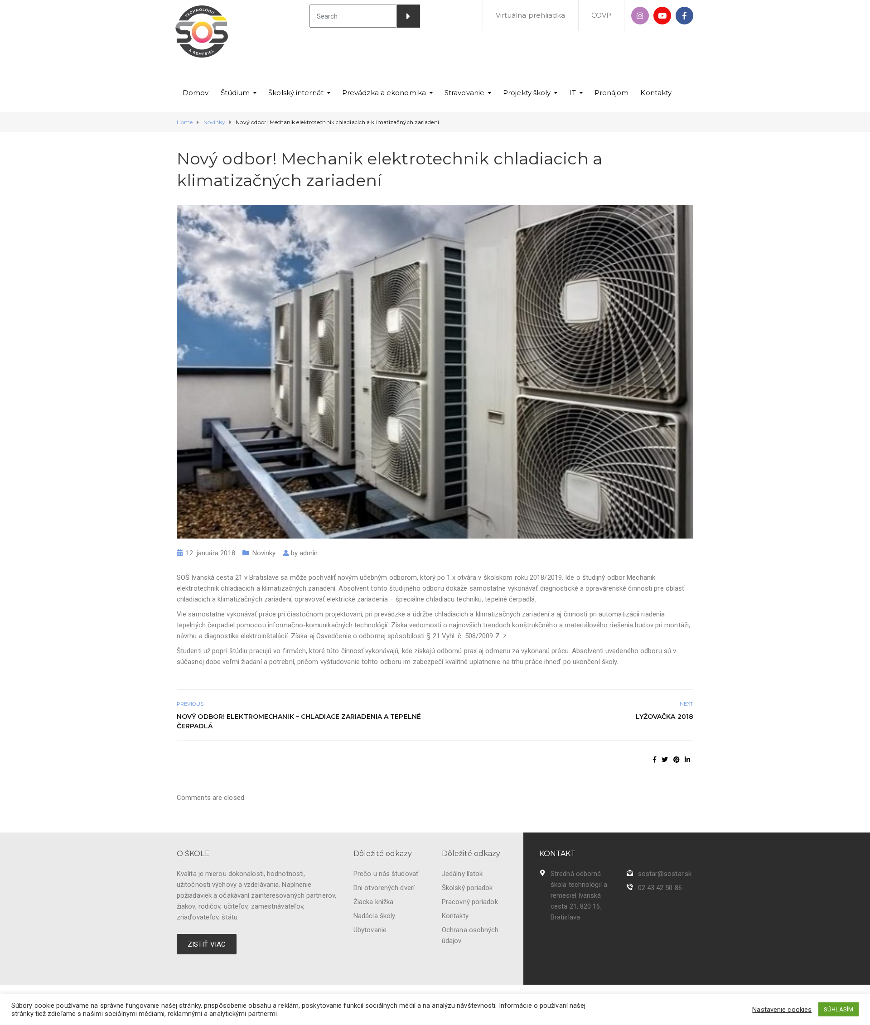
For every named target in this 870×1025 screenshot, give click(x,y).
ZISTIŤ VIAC (207, 944)
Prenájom (611, 92)
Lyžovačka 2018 (664, 716)
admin (309, 553)
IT (572, 92)
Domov (196, 92)
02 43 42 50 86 (660, 888)
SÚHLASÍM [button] (838, 1009)
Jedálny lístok (462, 874)
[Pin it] (676, 759)
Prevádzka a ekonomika (384, 92)
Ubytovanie (370, 930)
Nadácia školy (374, 916)
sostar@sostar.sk (665, 874)
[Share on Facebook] (654, 759)
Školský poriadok (467, 888)
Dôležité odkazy (382, 853)
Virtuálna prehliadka (531, 15)
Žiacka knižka (373, 902)
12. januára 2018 (210, 553)
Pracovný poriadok (470, 902)
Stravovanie (464, 92)
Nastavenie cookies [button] (782, 1010)
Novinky (264, 553)
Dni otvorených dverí (384, 888)
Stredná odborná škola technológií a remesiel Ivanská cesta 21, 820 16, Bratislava (579, 895)
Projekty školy (527, 92)
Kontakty (656, 92)
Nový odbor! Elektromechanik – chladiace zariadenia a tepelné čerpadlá (299, 721)
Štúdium (235, 92)
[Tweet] (665, 759)
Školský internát (296, 92)
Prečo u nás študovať (385, 874)
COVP (601, 15)
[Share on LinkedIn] (687, 759)
